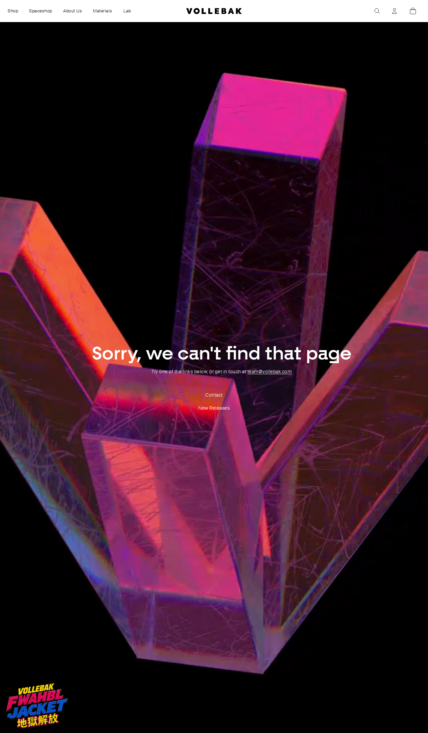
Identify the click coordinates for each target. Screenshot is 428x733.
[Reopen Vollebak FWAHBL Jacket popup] (36, 705)
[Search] (377, 11)
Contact (214, 395)
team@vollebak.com (269, 372)
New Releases (214, 408)
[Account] (394, 11)
